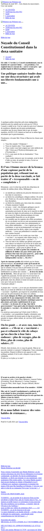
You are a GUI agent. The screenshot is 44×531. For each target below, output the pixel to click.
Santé (7, 14)
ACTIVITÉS (10, 10)
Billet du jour (10, 18)
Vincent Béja (5, 372)
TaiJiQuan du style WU (13, 12)
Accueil (8, 57)
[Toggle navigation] (22, 22)
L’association (10, 16)
